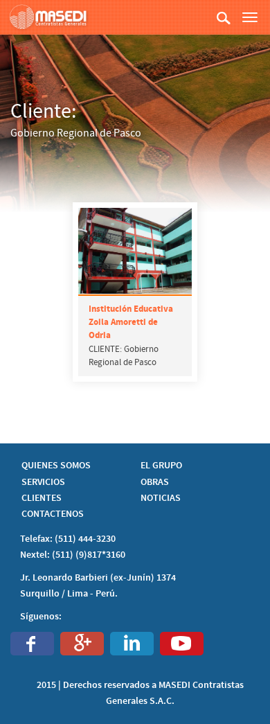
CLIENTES (41, 498)
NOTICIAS (161, 498)
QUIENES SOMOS (56, 465)
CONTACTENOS (52, 514)
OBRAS (155, 482)
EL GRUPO (161, 465)
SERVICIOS (43, 482)
